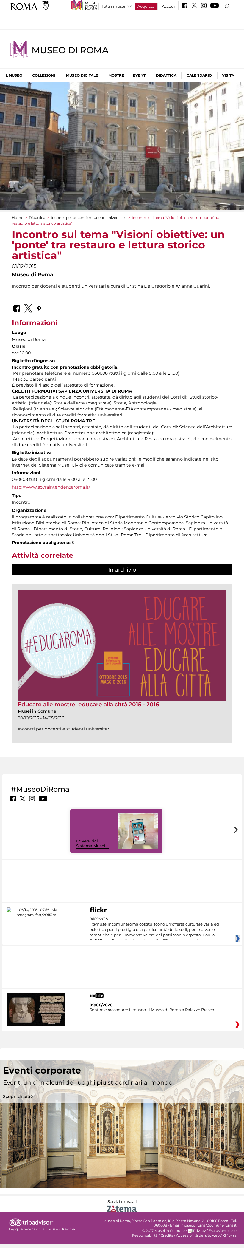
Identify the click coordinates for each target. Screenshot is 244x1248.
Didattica (166, 75)
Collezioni (43, 75)
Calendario (199, 75)
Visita (228, 75)
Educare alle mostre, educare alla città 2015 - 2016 (88, 704)
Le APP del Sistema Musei (90, 843)
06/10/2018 (154, 930)
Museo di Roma (70, 50)
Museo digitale (82, 75)
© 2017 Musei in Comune (163, 1231)
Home (17, 217)
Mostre (116, 75)
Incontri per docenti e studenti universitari (88, 217)
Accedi (168, 6)
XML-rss (230, 1235)
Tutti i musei (113, 6)
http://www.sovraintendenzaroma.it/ (51, 487)
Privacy (199, 1231)
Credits (167, 1235)
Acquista (145, 6)
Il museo (13, 75)
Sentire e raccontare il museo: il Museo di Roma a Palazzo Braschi (152, 1009)
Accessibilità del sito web (198, 1235)
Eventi (140, 75)
